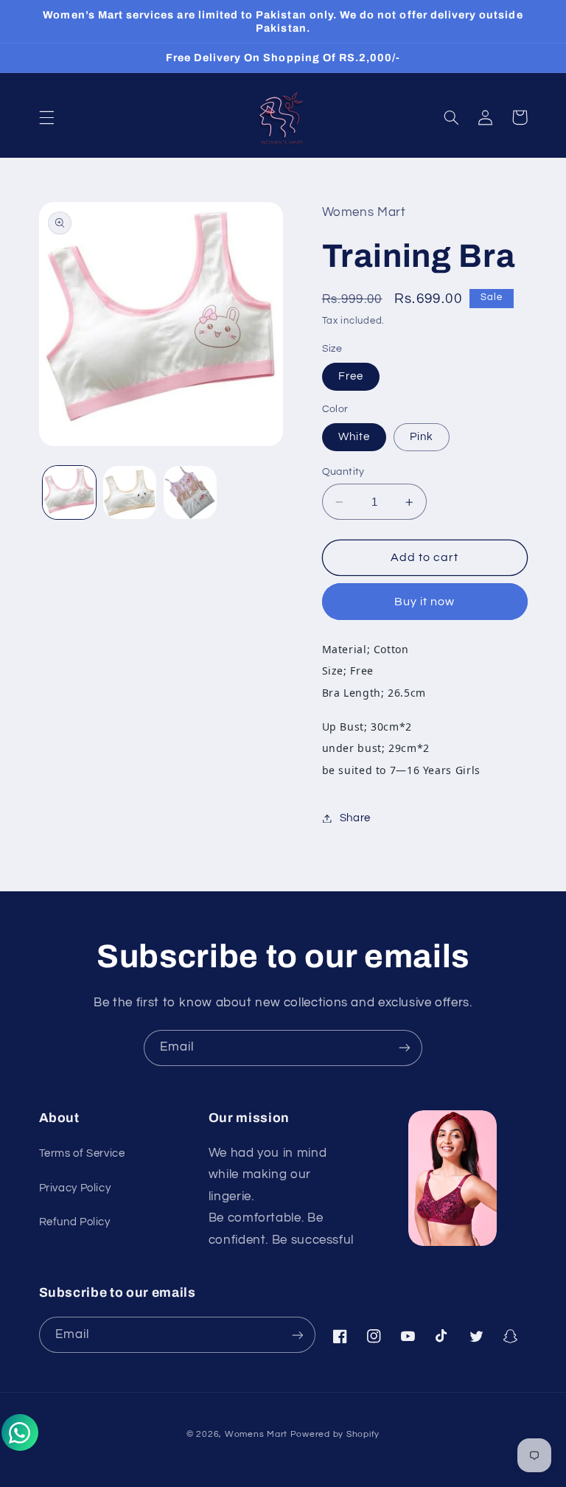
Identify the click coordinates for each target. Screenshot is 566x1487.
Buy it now (424, 601)
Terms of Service (82, 1153)
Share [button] (355, 817)
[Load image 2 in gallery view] (129, 492)
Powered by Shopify (335, 1434)
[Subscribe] (405, 1048)
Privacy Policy (75, 1188)
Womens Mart (256, 1434)
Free (350, 376)
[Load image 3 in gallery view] (190, 492)
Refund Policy (75, 1221)
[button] (46, 117)
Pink (421, 436)
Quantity (343, 472)
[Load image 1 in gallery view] (69, 492)
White (354, 436)
